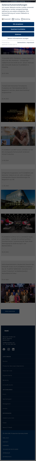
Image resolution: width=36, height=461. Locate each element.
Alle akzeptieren (18, 24)
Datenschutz (21, 42)
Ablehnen (18, 34)
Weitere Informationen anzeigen (18, 38)
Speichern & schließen (18, 29)
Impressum (30, 42)
